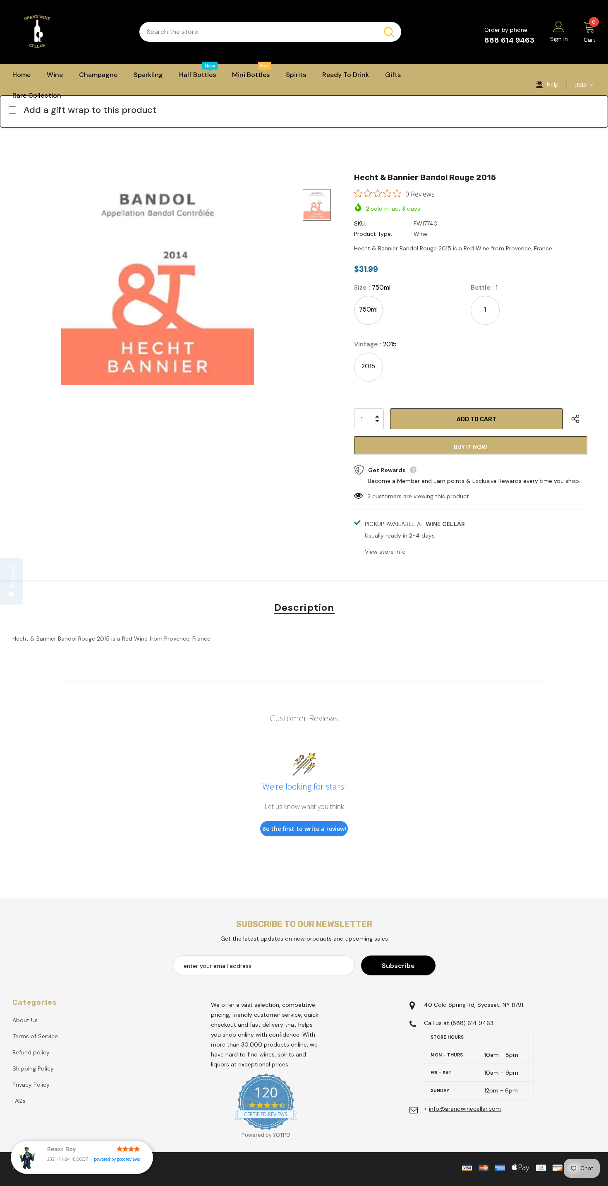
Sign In (559, 39)
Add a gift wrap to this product (90, 110)
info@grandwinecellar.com (465, 1108)
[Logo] (69, 31)
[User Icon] (559, 26)
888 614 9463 (509, 40)
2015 (368, 366)
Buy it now (470, 447)
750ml (368, 309)
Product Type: (373, 234)
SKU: (360, 223)
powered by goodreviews (117, 1159)
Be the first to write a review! (304, 829)
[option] (157, 281)
